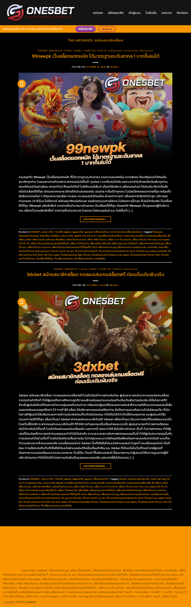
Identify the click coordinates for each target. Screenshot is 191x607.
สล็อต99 (106, 243)
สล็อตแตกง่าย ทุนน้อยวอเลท (131, 247)
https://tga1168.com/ (36, 540)
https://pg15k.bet (167, 532)
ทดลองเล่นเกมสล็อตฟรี (139, 483)
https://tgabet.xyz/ (62, 540)
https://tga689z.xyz (66, 532)
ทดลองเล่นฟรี (97, 483)
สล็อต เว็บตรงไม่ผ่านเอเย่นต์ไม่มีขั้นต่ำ (50, 243)
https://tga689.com (78, 562)
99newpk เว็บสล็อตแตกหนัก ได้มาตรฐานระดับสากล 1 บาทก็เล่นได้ (95, 56)
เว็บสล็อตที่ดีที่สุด (44, 258)
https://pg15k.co (56, 536)
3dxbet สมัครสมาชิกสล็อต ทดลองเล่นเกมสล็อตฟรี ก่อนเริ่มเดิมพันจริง (95, 274)
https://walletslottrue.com (159, 549)
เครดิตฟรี (152, 247)
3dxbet (123, 479)
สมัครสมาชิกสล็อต (55, 239)
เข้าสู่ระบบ (135, 12)
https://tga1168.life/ (161, 540)
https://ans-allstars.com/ (69, 545)
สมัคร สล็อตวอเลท (35, 239)
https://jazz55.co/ (39, 557)
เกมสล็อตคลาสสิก (159, 494)
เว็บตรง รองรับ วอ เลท (62, 251)
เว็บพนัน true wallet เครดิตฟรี (151, 251)
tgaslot (102, 50)
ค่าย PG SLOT (89, 236)
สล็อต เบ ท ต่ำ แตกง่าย (119, 239)
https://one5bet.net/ (149, 545)
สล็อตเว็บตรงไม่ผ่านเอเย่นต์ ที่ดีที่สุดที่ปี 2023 (74, 247)
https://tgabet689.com (130, 562)
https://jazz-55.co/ (141, 553)
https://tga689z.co (41, 532)
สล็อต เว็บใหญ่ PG (79, 243)
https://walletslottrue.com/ (47, 566)
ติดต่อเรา (182, 12)
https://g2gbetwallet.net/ (135, 557)
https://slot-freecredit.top (52, 553)
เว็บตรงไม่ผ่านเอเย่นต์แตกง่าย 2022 (116, 251)
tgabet (77, 50)
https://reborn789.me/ (105, 549)
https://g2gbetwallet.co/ (50, 562)
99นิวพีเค (45, 236)
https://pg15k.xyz (35, 536)
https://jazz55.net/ (131, 549)
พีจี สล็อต (156, 483)
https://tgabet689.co (16, 566)
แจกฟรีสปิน (99, 258)
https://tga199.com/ (15, 549)
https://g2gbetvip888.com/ (68, 557)
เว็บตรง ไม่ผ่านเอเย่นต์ (86, 251)
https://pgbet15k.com (102, 536)
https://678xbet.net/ (16, 545)
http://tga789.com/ (86, 540)
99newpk (157, 232)
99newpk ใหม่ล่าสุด (29, 236)
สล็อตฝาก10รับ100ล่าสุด (151, 243)
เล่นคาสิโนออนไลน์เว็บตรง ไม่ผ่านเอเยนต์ (39, 498)
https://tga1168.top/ (136, 540)
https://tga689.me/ (103, 562)
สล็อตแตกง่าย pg (107, 247)
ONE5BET (43, 50)
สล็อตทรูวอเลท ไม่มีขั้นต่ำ (125, 243)
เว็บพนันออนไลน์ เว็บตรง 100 (144, 255)
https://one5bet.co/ (175, 545)
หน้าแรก (98, 12)
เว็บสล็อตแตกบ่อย (63, 258)
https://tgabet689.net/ (159, 562)
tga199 (77, 236)
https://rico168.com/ (123, 545)
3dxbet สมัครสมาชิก (138, 479)
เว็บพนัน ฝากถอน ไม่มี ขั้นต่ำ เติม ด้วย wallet (45, 502)
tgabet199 (89, 50)
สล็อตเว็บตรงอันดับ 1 (29, 494)
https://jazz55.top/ (117, 553)
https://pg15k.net (78, 536)
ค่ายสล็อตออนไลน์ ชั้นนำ (110, 236)
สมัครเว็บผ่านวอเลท (76, 239)
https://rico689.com (91, 532)
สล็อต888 (95, 243)
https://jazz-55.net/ (15, 557)
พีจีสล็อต (114, 66)
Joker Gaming (158, 479)
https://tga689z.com (16, 532)
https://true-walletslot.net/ (118, 566)
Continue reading (95, 219)
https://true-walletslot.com (87, 553)
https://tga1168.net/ (111, 540)
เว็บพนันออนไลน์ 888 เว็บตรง (76, 255)
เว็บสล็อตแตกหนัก (83, 258)
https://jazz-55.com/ (167, 553)
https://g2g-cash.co (143, 532)
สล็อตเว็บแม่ (93, 494)
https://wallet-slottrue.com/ (82, 566)
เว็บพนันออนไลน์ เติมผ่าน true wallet (110, 255)
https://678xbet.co (41, 545)
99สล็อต (55, 236)
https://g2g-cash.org (118, 532)
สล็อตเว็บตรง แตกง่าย (39, 247)
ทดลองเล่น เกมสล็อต (134, 236)
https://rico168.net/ (98, 545)
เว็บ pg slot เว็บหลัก (71, 498)
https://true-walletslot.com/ (153, 566)
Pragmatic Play (34, 483)
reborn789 (55, 50)
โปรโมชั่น (151, 12)
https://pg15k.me (13, 536)
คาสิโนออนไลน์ (115, 50)
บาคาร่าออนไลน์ (130, 50)
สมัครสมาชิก (116, 12)
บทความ (167, 12)
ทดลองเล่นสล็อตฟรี (156, 236)
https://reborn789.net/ (42, 549)
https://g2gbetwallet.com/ (102, 557)
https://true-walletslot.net (73, 549)
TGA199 (67, 50)
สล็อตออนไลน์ (146, 50)
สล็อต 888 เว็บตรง (97, 239)
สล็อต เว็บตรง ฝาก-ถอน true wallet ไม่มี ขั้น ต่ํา (143, 486)
